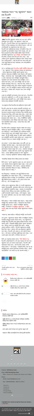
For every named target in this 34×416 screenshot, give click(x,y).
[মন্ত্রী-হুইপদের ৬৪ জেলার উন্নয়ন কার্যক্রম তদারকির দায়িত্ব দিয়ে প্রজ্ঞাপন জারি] (5, 288)
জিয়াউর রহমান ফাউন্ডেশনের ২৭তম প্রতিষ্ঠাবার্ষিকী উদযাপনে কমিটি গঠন (15, 315)
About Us (5, 385)
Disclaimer (6, 389)
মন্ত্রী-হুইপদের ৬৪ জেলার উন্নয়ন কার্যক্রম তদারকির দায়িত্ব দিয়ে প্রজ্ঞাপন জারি (16, 320)
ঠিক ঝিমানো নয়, (24, 239)
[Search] (32, 2)
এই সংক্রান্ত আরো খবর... (10, 274)
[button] (2, 2)
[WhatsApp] (14, 258)
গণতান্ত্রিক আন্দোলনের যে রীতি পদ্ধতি (15, 207)
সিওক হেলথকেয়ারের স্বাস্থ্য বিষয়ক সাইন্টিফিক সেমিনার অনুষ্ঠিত (24, 268)
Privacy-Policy (7, 391)
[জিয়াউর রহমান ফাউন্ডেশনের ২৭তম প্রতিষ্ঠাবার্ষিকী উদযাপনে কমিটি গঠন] (5, 280)
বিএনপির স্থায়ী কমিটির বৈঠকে (22, 68)
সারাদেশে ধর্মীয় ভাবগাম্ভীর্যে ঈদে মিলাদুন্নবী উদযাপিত (16, 333)
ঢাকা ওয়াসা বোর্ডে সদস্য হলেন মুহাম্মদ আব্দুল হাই (15, 329)
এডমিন (8, 18)
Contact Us (6, 387)
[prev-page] (3, 301)
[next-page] (5, 301)
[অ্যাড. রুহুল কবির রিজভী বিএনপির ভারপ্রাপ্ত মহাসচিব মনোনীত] (5, 295)
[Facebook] (3, 258)
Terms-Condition (7, 392)
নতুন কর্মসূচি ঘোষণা (18, 55)
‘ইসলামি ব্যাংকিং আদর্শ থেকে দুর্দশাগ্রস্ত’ (8, 268)
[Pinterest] (10, 258)
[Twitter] (6, 258)
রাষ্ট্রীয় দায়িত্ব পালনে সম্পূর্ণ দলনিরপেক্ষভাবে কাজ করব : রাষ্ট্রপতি (17, 324)
